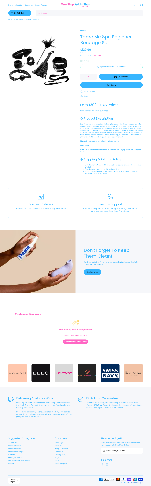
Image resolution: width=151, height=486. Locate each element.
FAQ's (57, 461)
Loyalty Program (61, 463)
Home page (59, 443)
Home (10, 19)
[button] (141, 5)
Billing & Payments (62, 449)
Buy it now (111, 85)
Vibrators (11, 455)
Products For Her (14, 446)
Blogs (57, 457)
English (12, 482)
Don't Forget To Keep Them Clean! (107, 253)
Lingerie (11, 463)
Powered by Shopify (136, 483)
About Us (58, 446)
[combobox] (89, 13)
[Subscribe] (140, 451)
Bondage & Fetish (14, 457)
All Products (12, 443)
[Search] (38, 13)
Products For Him (14, 449)
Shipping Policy (60, 455)
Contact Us (59, 452)
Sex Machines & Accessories (19, 461)
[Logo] (75, 5)
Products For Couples (16, 452)
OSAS (128, 483)
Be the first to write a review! (75, 342)
